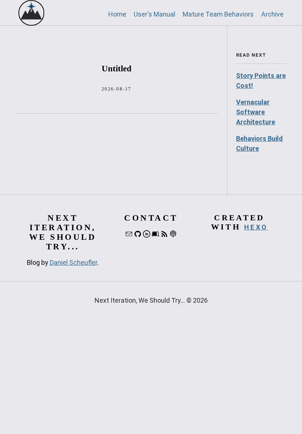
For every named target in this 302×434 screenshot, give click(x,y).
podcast (173, 234)
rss (164, 234)
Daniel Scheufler (73, 262)
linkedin (146, 234)
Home (117, 14)
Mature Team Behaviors (218, 14)
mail (129, 234)
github (137, 234)
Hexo (256, 227)
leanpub (155, 234)
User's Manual (154, 14)
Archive (272, 14)
